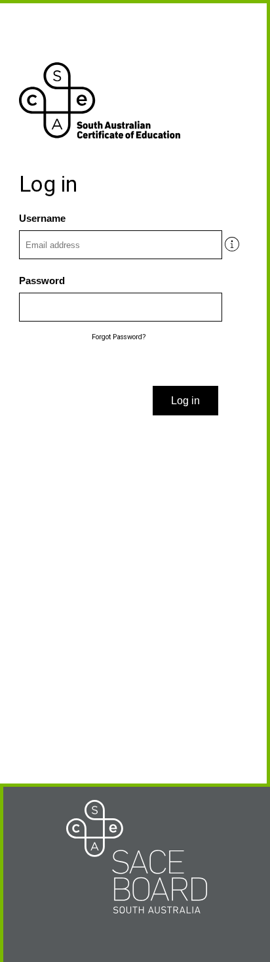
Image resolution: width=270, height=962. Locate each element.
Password (42, 281)
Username (42, 218)
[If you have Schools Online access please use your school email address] (228, 240)
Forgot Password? (118, 337)
